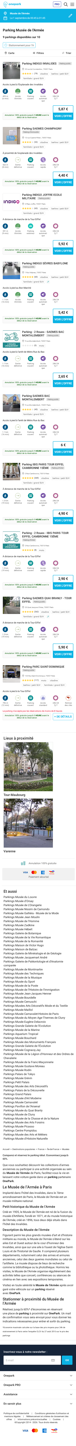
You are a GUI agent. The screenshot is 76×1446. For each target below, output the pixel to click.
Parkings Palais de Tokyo (19, 1074)
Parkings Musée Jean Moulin (22, 917)
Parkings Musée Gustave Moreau (24, 1066)
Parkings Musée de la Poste (21, 985)
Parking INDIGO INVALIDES (39, 63)
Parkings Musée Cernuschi (20, 1001)
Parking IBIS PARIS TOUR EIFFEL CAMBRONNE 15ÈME (43, 466)
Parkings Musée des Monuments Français (30, 1042)
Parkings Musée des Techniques (24, 973)
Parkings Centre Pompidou (20, 1130)
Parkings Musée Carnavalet (21, 1102)
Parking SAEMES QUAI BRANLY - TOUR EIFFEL (47, 599)
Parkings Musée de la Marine (22, 1030)
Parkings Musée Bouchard (20, 1038)
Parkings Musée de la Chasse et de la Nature (31, 1118)
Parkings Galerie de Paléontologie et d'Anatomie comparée (33, 963)
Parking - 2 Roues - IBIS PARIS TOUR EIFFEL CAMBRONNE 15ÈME (45, 534)
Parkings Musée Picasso (19, 1126)
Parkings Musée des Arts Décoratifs (26, 1086)
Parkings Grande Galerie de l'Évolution (27, 1046)
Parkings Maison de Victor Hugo (24, 945)
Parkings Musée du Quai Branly (23, 1110)
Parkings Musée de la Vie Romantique (27, 937)
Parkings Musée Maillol (18, 1009)
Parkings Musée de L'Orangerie (23, 905)
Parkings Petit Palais (16, 1082)
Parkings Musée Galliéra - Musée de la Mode (31, 913)
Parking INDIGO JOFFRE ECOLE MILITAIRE (42, 196)
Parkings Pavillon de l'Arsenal (22, 1106)
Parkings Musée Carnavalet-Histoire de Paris (31, 1014)
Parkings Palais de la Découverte (24, 1090)
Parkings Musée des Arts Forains (24, 1122)
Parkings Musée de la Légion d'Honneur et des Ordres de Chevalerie (39, 1056)
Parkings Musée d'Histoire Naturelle (26, 1138)
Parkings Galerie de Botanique (22, 933)
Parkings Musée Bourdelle (20, 997)
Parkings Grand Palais (17, 1094)
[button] (16, 1413)
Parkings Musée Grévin (18, 1078)
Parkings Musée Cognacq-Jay (22, 1050)
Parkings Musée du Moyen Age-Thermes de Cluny (34, 1017)
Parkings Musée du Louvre (20, 897)
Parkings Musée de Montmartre (23, 969)
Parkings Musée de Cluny (19, 1114)
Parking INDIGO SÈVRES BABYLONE (45, 263)
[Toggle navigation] (66, 4)
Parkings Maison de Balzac (20, 949)
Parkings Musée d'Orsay (19, 901)
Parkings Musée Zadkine (19, 925)
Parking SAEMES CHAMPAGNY (42, 128)
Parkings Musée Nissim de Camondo (26, 909)
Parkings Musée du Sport (19, 981)
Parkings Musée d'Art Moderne (22, 1098)
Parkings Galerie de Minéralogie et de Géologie (32, 953)
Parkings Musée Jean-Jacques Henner (27, 993)
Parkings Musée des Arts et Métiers (25, 1134)
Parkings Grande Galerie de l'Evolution (27, 1025)
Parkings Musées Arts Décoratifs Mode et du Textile (36, 1005)
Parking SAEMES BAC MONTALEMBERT (36, 397)
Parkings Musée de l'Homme (21, 921)
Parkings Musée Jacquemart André (25, 957)
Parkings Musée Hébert (18, 929)
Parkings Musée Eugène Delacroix (25, 1021)
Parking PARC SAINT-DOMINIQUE (43, 666)
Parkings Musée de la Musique (23, 977)
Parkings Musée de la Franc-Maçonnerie (28, 1062)
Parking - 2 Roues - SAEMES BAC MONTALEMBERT (43, 333)
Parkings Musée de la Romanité (23, 941)
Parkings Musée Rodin (17, 1070)
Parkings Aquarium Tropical (21, 1034)
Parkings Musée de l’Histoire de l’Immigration (32, 989)
